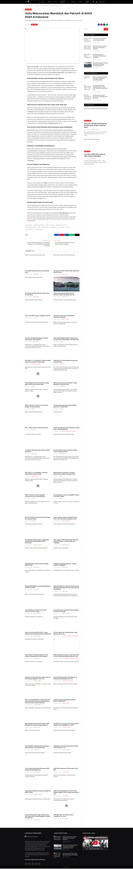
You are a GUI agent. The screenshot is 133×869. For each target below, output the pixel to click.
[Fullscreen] (106, 848)
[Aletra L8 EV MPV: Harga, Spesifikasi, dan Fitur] (38, 306)
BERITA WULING (66, 749)
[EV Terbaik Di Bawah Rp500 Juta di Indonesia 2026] (38, 261)
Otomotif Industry (30, 229)
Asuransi (73, 1)
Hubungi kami (87, 2)
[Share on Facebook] (99, 24)
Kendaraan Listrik (62, 2)
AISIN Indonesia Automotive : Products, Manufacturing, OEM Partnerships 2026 (64, 473)
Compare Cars (34, 476)
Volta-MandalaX (38, 229)
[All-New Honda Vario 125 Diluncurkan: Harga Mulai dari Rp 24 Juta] (66, 623)
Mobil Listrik (65, 274)
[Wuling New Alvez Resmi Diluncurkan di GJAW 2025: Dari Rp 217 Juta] (66, 737)
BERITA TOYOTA (37, 544)
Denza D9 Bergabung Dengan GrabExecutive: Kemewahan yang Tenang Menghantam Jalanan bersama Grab (37, 816)
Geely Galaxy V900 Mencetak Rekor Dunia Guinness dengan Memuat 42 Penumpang (36, 655)
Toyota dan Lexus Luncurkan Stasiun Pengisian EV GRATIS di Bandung (66, 610)
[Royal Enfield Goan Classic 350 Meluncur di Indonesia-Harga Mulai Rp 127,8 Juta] (66, 668)
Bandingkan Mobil (35, 363)
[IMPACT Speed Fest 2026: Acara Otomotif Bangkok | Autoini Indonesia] (38, 396)
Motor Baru (66, 795)
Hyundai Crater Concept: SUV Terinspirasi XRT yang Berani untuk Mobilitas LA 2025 (66, 724)
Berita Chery (65, 544)
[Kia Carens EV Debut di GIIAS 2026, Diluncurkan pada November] (66, 261)
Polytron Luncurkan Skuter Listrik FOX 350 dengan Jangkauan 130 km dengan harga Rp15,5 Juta (66, 792)
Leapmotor (65, 296)
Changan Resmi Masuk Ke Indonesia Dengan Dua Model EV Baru (38, 791)
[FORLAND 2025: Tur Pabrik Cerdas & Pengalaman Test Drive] (66, 805)
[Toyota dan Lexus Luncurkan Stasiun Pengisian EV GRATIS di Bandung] (66, 601)
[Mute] (104, 848)
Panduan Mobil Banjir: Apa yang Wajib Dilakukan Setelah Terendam (37, 586)
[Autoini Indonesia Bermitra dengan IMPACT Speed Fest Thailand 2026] (66, 396)
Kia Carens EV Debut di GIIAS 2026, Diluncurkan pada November (66, 271)
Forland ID (65, 818)
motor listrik (49, 83)
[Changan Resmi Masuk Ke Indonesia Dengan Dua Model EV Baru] (38, 781)
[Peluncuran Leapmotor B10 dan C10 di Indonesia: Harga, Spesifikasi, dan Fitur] (66, 284)
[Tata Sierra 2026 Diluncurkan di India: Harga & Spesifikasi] (38, 441)
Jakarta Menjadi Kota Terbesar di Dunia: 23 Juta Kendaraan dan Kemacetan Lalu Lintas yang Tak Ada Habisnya (66, 587)
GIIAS (39, 227)
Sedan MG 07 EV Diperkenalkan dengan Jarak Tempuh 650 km (65, 361)
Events (80, 1)
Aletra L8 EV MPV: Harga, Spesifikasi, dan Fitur (38, 315)
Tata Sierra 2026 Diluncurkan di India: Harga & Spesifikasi (37, 450)
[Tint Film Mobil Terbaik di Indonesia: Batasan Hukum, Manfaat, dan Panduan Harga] (38, 737)
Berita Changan (38, 794)
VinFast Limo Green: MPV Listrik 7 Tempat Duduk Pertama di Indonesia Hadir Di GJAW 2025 (38, 633)
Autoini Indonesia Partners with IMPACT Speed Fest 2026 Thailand (66, 495)
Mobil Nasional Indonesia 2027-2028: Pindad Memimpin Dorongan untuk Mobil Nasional (37, 724)
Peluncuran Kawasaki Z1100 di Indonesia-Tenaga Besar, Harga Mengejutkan (66, 428)
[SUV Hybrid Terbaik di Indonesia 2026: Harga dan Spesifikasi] (38, 284)
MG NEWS (33, 520)
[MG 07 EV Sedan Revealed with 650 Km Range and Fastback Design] (38, 508)
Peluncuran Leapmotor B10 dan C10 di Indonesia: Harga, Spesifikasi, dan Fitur (64, 294)
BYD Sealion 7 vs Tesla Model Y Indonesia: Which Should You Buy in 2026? (36, 473)
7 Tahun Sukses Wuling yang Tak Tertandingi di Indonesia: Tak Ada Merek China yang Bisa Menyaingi (38, 244)
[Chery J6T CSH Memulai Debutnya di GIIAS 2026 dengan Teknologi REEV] (38, 329)
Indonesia (62, 227)
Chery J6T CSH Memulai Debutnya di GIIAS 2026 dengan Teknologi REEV (36, 338)
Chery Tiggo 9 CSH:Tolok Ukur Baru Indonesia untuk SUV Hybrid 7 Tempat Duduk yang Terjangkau (65, 541)
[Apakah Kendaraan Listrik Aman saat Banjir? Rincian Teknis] (38, 554)
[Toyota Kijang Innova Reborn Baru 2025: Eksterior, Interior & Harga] (38, 601)
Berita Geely (37, 658)
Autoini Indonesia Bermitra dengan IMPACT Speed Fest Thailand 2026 (65, 406)
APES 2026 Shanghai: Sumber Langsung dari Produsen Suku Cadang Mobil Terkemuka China (66, 338)
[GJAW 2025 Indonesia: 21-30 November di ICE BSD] (66, 759)
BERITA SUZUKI (66, 703)
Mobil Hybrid (37, 680)
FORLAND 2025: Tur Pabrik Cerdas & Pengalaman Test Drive (63, 815)
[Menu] (26, 2)
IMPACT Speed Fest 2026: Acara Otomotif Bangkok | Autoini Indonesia (36, 406)
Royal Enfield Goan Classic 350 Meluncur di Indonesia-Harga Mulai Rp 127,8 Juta (65, 678)
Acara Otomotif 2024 (39, 225)
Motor (49, 1)
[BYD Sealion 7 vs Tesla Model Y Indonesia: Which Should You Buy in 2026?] (38, 463)
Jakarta (67, 227)
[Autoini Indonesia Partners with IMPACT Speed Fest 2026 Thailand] (66, 485)
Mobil (43, 1)
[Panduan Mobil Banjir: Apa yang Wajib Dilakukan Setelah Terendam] (38, 577)
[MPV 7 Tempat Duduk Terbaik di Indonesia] (38, 418)
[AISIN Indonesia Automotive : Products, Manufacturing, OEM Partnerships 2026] (66, 463)
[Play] (84, 848)
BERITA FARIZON (65, 319)
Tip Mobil (36, 589)
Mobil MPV (33, 429)
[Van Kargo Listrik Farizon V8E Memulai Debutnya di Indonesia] (66, 306)
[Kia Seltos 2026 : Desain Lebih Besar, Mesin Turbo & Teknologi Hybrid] (66, 441)
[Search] (106, 1)
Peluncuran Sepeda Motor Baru (68, 431)
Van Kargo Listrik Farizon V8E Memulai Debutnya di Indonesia (63, 316)
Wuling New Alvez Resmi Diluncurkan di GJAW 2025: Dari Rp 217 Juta (65, 746)
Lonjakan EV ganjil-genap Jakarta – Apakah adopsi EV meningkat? (64, 564)
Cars (61, 476)
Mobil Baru (31, 5)
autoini (46, 225)
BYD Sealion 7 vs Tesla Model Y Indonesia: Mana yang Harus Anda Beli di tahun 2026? (38, 361)
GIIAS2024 (53, 227)
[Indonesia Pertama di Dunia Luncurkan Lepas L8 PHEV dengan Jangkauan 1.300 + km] (38, 668)
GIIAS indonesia (45, 227)
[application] (95, 843)
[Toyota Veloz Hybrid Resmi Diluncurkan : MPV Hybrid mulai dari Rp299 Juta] (38, 759)
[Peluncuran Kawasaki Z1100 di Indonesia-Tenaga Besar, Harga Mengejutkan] (66, 418)
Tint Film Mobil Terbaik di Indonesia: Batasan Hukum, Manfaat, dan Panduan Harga (37, 746)
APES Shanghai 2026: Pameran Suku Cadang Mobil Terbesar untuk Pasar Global (37, 383)
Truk (56, 1)
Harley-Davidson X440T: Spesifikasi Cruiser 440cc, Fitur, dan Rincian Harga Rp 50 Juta (65, 518)
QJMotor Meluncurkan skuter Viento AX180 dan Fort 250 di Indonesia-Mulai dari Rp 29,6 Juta (66, 655)
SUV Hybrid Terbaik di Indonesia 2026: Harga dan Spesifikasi (37, 294)
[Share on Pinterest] (101, 24)
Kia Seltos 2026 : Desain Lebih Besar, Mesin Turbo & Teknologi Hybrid (65, 450)
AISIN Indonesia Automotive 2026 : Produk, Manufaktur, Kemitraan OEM (65, 383)
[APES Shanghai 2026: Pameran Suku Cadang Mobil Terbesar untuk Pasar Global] (38, 373)
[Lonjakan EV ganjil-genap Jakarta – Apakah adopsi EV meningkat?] (66, 554)
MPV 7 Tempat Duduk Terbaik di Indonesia (36, 427)
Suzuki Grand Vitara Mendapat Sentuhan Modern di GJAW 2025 (64, 700)
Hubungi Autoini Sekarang (38, 859)
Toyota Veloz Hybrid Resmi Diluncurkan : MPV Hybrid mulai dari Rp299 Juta (37, 769)
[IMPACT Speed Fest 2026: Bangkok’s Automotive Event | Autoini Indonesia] (38, 485)
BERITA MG (62, 363)
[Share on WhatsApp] (107, 24)
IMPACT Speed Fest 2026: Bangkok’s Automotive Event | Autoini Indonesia (35, 495)
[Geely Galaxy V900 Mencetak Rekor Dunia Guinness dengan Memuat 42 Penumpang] (38, 645)
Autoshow (52, 225)
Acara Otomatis (29, 225)
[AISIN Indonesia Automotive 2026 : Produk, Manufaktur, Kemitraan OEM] (66, 373)
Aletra (35, 317)
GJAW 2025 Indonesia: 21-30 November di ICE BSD (65, 769)
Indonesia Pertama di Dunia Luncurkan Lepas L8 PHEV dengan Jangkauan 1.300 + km (37, 678)
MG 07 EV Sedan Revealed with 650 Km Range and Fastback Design (37, 518)
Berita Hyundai (66, 727)
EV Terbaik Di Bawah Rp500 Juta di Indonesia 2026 (37, 271)
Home (26, 5)
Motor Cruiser (66, 520)
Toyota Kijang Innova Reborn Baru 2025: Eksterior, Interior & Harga (36, 610)
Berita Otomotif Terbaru (31, 227)
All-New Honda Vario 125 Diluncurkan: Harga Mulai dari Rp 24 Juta (65, 633)
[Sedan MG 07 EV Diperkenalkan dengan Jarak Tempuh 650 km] (66, 351)
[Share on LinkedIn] (104, 24)
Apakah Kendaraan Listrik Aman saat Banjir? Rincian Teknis (37, 564)
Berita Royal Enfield (68, 680)
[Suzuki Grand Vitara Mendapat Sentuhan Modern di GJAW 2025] (66, 690)
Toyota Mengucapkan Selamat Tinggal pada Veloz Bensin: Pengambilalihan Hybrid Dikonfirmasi (37, 541)
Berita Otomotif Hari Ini (61, 225)
